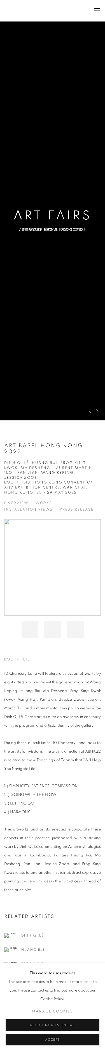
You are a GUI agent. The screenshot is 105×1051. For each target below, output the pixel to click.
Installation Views (28, 509)
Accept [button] (52, 1039)
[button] (30, 629)
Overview (16, 503)
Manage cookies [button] (52, 1011)
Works (44, 503)
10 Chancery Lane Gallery (44, 10)
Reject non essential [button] (52, 1025)
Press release (77, 509)
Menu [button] (96, 10)
